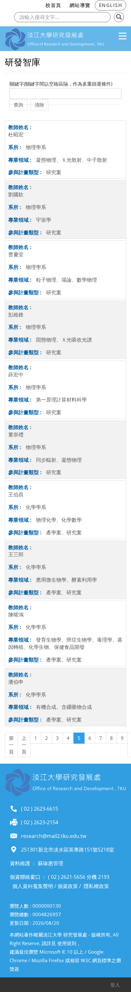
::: (39, 4)
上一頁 (24, 745)
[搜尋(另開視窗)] (119, 17)
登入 (115, 985)
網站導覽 (80, 5)
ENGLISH (110, 5)
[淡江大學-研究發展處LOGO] (54, 39)
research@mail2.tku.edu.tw (53, 835)
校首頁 (53, 5)
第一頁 (11, 745)
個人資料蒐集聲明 (32, 886)
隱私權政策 (96, 886)
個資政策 (68, 886)
